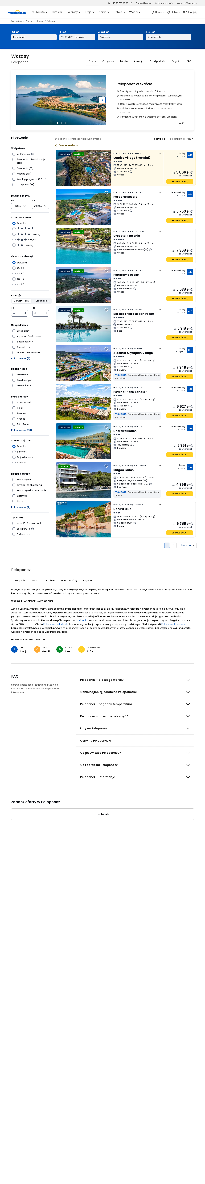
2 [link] (173, 545)
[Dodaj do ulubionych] (106, 154)
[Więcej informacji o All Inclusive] (32, 154)
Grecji (82, 620)
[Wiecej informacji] (31, 256)
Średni (182, 465)
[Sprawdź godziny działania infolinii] (131, 3)
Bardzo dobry (178, 192)
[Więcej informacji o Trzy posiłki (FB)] (134, 445)
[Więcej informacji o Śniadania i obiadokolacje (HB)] (150, 249)
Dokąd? (15, 32)
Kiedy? (63, 32)
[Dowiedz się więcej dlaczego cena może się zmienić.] (191, 172)
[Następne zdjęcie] (102, 100)
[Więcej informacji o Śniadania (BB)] (134, 288)
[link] (17, 12)
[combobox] (17, 206)
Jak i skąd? (103, 32)
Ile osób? (150, 32)
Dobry (182, 153)
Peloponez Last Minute (55, 624)
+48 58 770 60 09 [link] (119, 3)
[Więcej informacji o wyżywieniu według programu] (46, 179)
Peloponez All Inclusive (173, 624)
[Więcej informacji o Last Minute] (32, 529)
